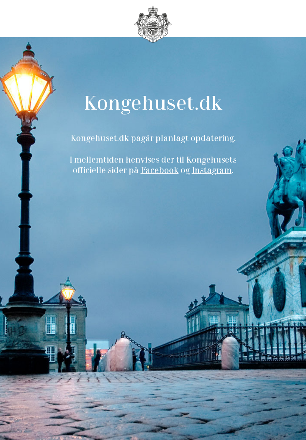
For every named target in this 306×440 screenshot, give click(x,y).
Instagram (212, 171)
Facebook (160, 171)
